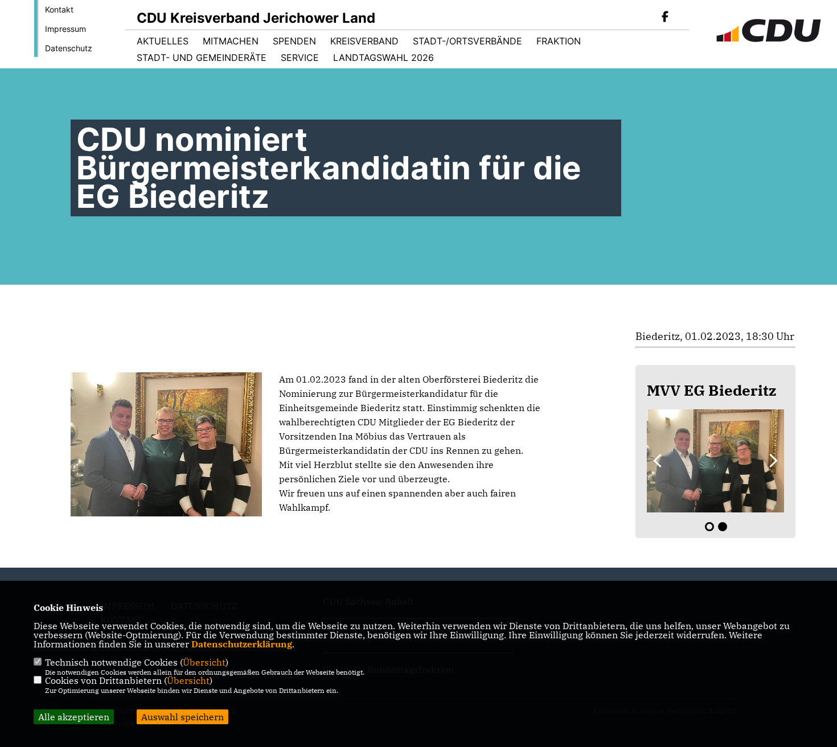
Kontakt (59, 9)
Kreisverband (364, 41)
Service (300, 57)
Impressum (65, 29)
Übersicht (204, 662)
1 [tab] (709, 526)
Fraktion (558, 41)
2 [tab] (722, 526)
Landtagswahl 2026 (383, 57)
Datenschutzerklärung (241, 644)
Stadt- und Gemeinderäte (201, 57)
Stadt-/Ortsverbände (467, 41)
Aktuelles (162, 41)
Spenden (294, 41)
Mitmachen (231, 41)
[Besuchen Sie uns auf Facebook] (665, 18)
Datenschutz (68, 48)
